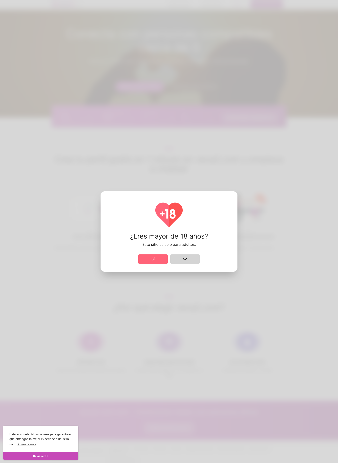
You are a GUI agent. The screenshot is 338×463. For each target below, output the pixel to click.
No (185, 259)
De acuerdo (40, 456)
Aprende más (26, 444)
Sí (153, 259)
